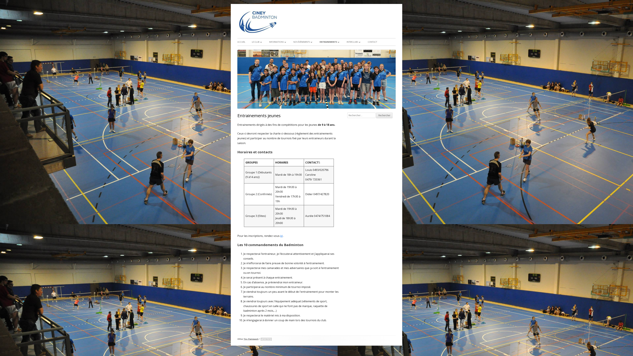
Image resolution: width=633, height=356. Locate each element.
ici (281, 236)
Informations (276, 42)
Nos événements (301, 42)
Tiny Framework (251, 339)
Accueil (241, 42)
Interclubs (352, 42)
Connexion (266, 339)
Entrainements (328, 42)
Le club (255, 42)
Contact (372, 42)
